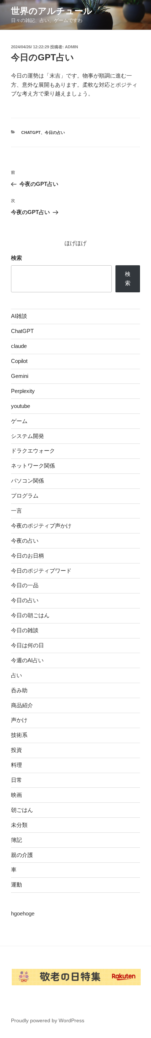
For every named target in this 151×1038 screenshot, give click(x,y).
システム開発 (27, 436)
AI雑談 (19, 316)
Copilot (19, 361)
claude (19, 346)
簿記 (16, 840)
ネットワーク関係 (33, 465)
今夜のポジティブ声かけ (41, 525)
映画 (16, 795)
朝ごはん (22, 810)
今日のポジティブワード (41, 570)
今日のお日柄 (27, 555)
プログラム (24, 495)
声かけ (19, 720)
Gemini (19, 376)
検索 (16, 258)
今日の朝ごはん (30, 615)
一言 (16, 510)
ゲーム (19, 421)
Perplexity (23, 391)
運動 (16, 884)
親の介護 (22, 855)
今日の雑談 (24, 630)
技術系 (19, 735)
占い (16, 675)
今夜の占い (24, 540)
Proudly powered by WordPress (47, 1020)
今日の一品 (24, 585)
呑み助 (19, 690)
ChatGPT (31, 132)
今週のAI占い (27, 660)
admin (71, 47)
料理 (16, 765)
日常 (16, 780)
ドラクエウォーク (33, 450)
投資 (16, 750)
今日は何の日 (27, 645)
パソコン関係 (27, 480)
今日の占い (55, 132)
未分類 (19, 825)
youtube (20, 406)
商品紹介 (22, 705)
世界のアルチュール (51, 11)
